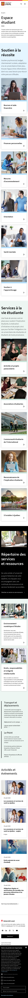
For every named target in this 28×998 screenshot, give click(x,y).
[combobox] (26, 947)
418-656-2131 (9, 926)
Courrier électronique (6, 942)
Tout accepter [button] (6, 987)
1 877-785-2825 (21, 926)
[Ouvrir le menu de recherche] (21, 4)
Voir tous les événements (9, 904)
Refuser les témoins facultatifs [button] (10, 991)
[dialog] (14, 971)
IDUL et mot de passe (6, 944)
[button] (7, 995)
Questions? (10, 936)
